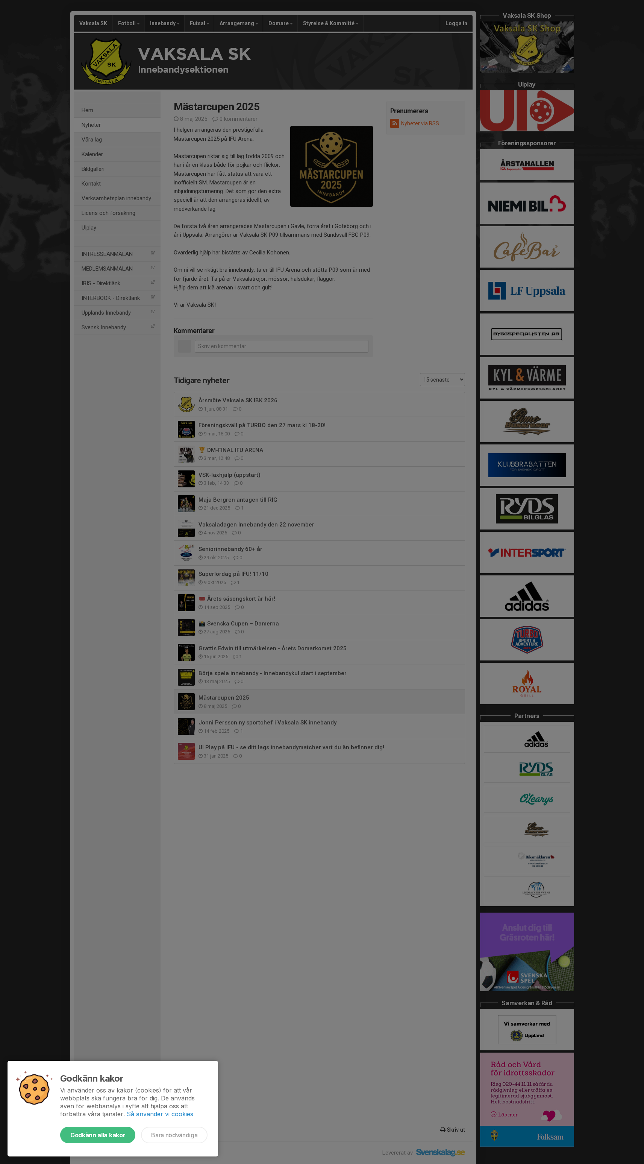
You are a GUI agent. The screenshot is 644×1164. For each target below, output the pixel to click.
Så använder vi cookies (160, 1114)
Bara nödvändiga (174, 1135)
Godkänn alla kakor (97, 1135)
